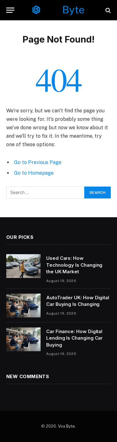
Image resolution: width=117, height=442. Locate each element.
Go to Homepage (34, 173)
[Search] (107, 10)
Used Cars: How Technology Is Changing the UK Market (74, 265)
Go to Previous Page (37, 162)
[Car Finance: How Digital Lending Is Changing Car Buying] (23, 339)
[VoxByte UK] (58, 10)
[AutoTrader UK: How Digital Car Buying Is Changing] (23, 305)
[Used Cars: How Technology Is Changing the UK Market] (23, 266)
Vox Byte (66, 426)
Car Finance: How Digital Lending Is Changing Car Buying (74, 338)
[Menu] (10, 10)
